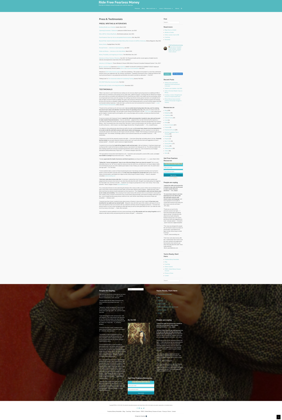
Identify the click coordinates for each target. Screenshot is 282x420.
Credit (166, 120)
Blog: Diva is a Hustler (170, 30)
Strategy (167, 146)
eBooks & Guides (169, 32)
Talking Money (168, 148)
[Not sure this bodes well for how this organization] (168, 62)
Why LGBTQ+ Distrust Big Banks (107, 34)
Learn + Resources (165, 8)
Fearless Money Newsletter (172, 259)
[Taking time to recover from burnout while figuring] (168, 68)
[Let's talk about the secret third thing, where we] (178, 62)
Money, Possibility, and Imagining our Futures (111, 54)
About (177, 8)
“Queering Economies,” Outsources (108, 30)
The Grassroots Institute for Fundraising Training (120, 78)
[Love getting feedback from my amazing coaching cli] (178, 56)
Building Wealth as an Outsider (107, 27)
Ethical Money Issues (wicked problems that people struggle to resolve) (173, 100)
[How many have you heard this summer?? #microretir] (178, 68)
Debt (166, 122)
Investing (167, 136)
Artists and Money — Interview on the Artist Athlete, (112, 51)
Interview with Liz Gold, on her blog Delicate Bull (111, 85)
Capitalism (167, 115)
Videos (166, 150)
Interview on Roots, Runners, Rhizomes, (109, 58)
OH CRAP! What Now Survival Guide (109, 82)
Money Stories (103, 44)
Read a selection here (105, 66)
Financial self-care (169, 129)
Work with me (151, 8)
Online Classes (169, 266)
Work (166, 153)
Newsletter (167, 39)
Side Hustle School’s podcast (113, 71)
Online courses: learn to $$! (172, 34)
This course (148, 111)
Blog (143, 8)
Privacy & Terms (169, 273)
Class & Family (169, 117)
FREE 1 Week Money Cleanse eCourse (168, 307)
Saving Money (168, 143)
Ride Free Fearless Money (119, 2)
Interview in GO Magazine (106, 63)
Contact (167, 275)
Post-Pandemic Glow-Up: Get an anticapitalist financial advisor (115, 37)
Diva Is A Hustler (169, 125)
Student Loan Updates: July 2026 (173, 88)
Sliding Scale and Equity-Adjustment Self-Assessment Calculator (172, 84)
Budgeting (167, 113)
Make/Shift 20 (121, 66)
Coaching (167, 37)
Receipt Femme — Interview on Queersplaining (111, 47)
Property (167, 138)
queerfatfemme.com (123, 184)
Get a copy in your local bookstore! (130, 68)
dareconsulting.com (110, 176)
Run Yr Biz (167, 141)
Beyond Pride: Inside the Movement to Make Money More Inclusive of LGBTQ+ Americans (122, 41)
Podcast (137, 8)
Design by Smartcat (140, 416)
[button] (181, 9)
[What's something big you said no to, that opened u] (168, 56)
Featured (167, 127)
